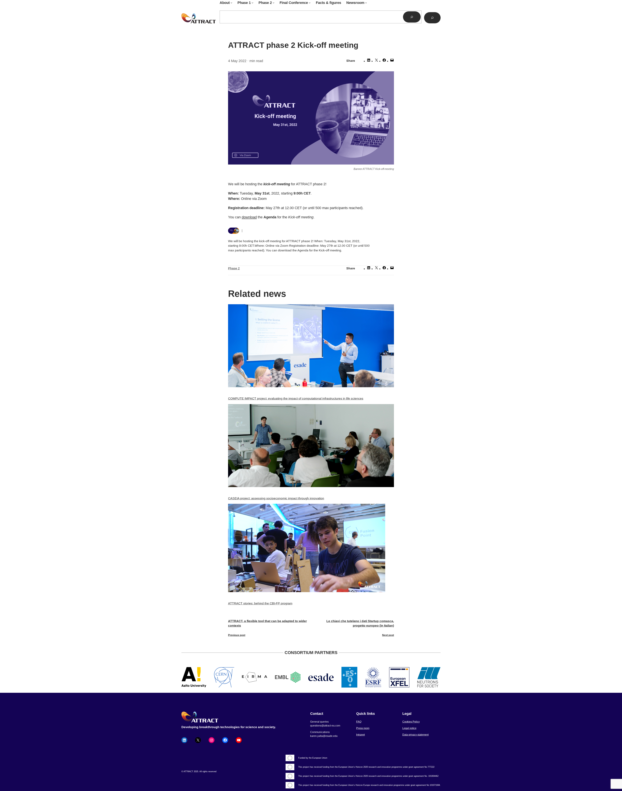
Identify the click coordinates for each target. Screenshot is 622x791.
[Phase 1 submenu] (252, 3)
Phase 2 (234, 268)
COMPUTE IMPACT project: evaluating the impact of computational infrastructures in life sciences (295, 398)
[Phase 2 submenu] (273, 3)
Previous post (236, 635)
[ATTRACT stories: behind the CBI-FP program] (311, 549)
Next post (388, 635)
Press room (362, 728)
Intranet (360, 734)
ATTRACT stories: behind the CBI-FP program (260, 603)
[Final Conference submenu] (310, 3)
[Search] (412, 17)
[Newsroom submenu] (366, 3)
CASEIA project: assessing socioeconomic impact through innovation (276, 498)
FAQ (358, 721)
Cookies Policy (411, 721)
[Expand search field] (432, 17)
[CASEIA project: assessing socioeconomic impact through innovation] (311, 446)
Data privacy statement (415, 734)
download (249, 217)
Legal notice (409, 728)
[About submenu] (231, 3)
